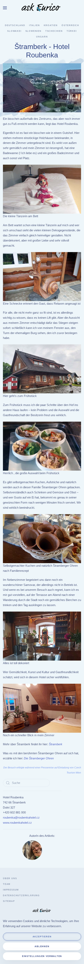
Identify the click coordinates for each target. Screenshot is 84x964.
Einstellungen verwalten (42, 956)
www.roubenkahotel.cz (17, 822)
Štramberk (55, 744)
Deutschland (15, 25)
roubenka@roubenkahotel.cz (21, 817)
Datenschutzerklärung (21, 895)
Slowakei (14, 31)
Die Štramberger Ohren (39, 758)
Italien (34, 25)
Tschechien (54, 31)
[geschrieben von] (32, 849)
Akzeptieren (42, 936)
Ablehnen (42, 946)
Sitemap (9, 901)
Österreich (70, 25)
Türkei (72, 31)
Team (6, 884)
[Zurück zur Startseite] (42, 8)
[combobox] (26, 783)
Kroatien (51, 25)
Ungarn (42, 36)
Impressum (11, 890)
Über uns (10, 878)
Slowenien (33, 31)
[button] (5, 8)
